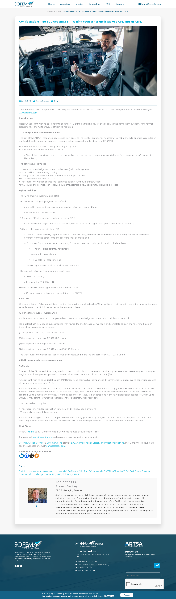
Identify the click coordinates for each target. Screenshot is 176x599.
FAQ (108, 4)
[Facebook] (26, 455)
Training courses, (28, 471)
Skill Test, (67, 474)
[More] (36, 455)
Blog (59, 11)
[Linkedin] (21, 455)
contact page (89, 554)
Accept (126, 595)
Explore (120, 4)
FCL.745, (130, 471)
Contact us (94, 4)
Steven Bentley (42, 101)
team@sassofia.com (151, 4)
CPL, (81, 471)
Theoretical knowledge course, (35, 474)
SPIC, (59, 474)
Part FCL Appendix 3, (95, 471)
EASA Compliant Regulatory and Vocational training (97, 443)
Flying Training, (142, 471)
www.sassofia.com (28, 113)
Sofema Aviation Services (32, 443)
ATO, (65, 471)
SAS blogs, (73, 471)
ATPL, (109, 471)
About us (65, 4)
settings (110, 596)
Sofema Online (54, 443)
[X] (31, 455)
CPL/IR (75, 474)
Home (51, 4)
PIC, (54, 474)
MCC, (123, 471)
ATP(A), (116, 471)
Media (79, 4)
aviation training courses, (49, 471)
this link (30, 432)
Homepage (51, 11)
